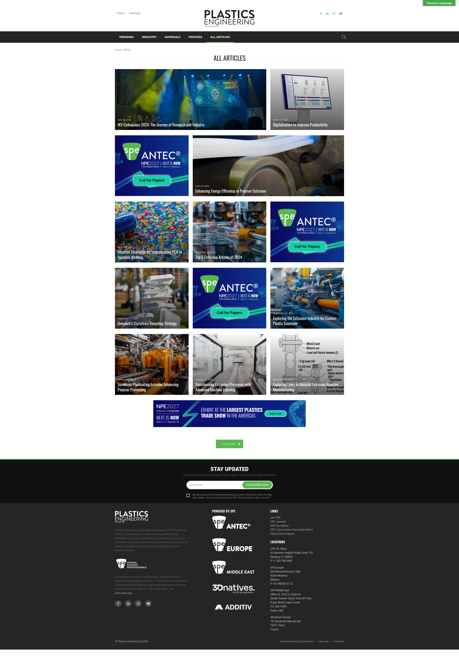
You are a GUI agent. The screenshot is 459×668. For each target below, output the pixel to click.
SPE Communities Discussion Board (291, 529)
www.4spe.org (123, 593)
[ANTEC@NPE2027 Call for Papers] (152, 165)
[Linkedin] (327, 13)
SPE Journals (278, 521)
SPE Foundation (279, 525)
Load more (228, 444)
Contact (121, 13)
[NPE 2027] (229, 413)
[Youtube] (340, 13)
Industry (149, 37)
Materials (173, 37)
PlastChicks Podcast (282, 533)
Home (118, 50)
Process (195, 37)
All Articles (220, 37)
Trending (126, 37)
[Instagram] (334, 13)
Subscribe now (257, 485)
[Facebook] (321, 13)
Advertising (134, 13)
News (127, 50)
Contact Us (338, 641)
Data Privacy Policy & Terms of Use (296, 641)
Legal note (323, 641)
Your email (196, 485)
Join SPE (275, 517)
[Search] (344, 37)
